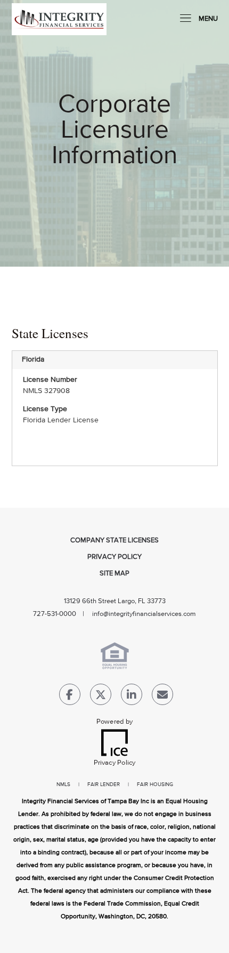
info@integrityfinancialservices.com (144, 614)
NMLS (63, 784)
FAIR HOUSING (155, 784)
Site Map (114, 573)
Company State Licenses (114, 540)
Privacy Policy (114, 557)
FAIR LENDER (103, 784)
